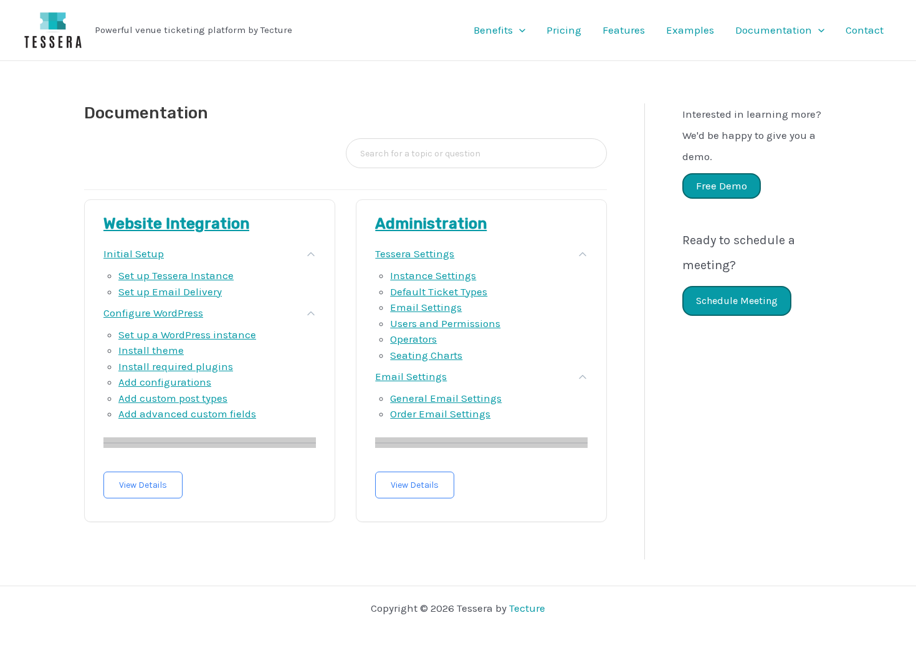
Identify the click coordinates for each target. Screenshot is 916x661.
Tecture (527, 608)
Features (624, 30)
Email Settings (426, 307)
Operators (413, 339)
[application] (519, 30)
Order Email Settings (440, 413)
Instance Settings (433, 275)
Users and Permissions (445, 323)
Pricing (563, 30)
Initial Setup (133, 253)
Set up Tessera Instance (176, 275)
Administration (431, 223)
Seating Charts (426, 355)
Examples (690, 30)
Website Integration (176, 223)
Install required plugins (175, 366)
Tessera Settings (414, 253)
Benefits (493, 30)
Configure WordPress (153, 313)
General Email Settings (446, 398)
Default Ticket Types (438, 291)
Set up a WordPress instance (187, 334)
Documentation (773, 30)
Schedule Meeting (737, 301)
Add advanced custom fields (187, 413)
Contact (865, 30)
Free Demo (721, 185)
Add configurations (164, 382)
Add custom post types (172, 398)
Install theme (151, 350)
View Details (143, 485)
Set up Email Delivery (170, 291)
